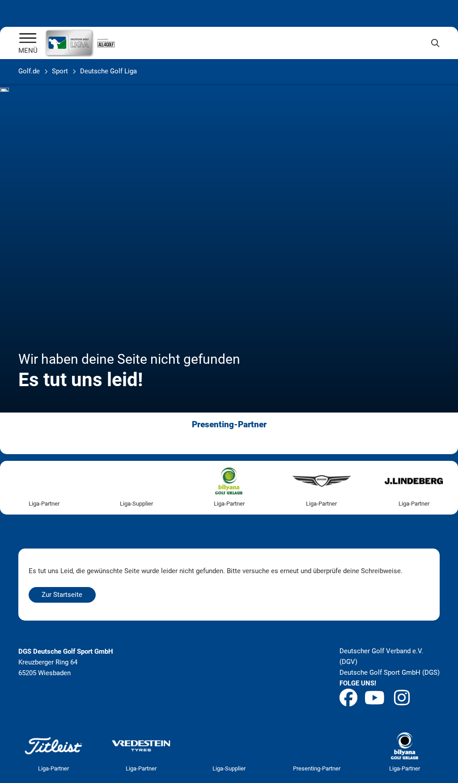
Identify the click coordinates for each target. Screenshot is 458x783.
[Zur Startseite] (28, 39)
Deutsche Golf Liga (108, 71)
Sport (60, 71)
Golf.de (29, 71)
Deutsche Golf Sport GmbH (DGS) (389, 672)
